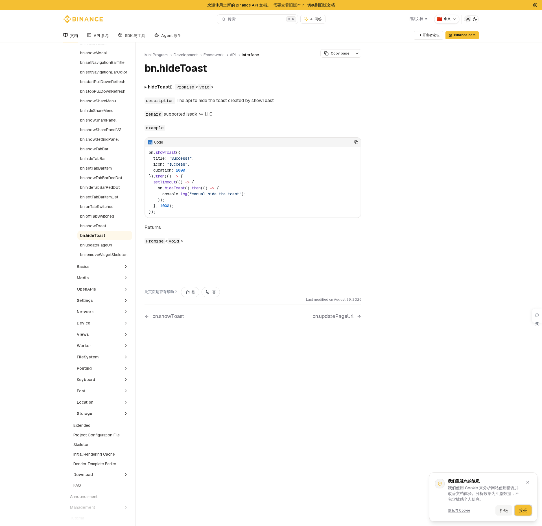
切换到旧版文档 (321, 5)
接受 (523, 510)
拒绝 (504, 510)
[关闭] (528, 482)
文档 (74, 35)
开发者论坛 (431, 35)
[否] (347, 142)
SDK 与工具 (135, 35)
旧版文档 (415, 18)
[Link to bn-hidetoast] (213, 69)
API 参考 (101, 35)
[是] (339, 142)
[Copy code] (356, 142)
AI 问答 (316, 18)
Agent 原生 (171, 35)
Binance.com (464, 35)
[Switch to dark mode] (471, 19)
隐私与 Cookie (459, 510)
